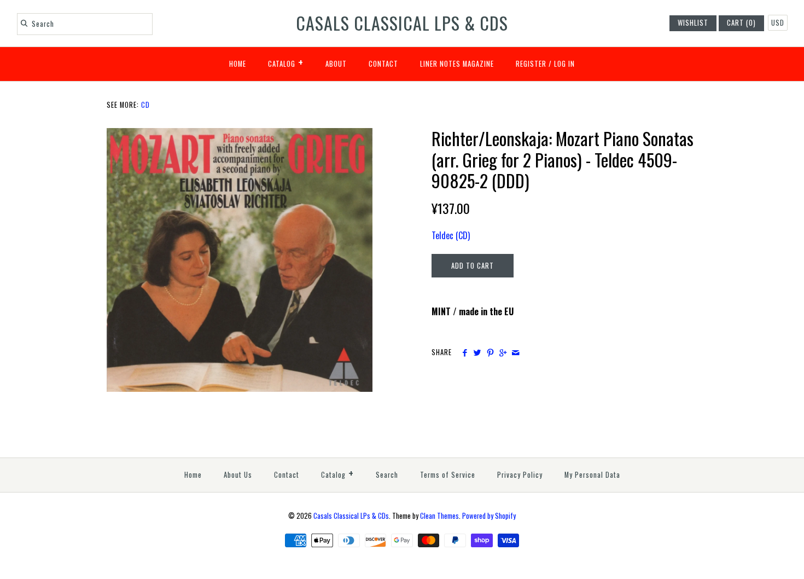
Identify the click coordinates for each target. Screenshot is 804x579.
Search (387, 475)
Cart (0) (741, 23)
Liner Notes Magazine (457, 64)
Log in (564, 64)
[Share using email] (515, 352)
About (336, 64)
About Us (238, 475)
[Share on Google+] (503, 352)
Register (531, 64)
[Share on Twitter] (477, 352)
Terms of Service (447, 475)
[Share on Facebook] (464, 352)
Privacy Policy (520, 475)
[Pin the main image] (490, 352)
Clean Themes (439, 516)
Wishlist (693, 23)
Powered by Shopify (489, 516)
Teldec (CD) (451, 235)
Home (237, 64)
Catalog (286, 62)
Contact (383, 64)
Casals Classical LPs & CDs (351, 516)
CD (145, 105)
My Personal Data (592, 475)
